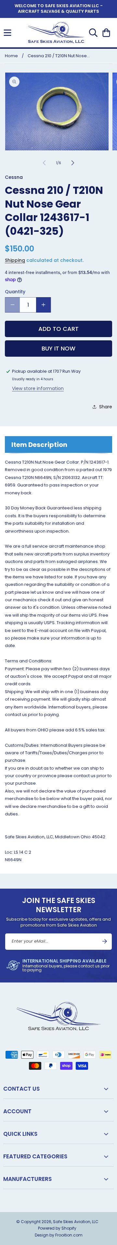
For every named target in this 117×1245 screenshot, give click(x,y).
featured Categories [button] (35, 1156)
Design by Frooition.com (59, 1235)
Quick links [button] (20, 1134)
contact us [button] (21, 1089)
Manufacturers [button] (27, 1179)
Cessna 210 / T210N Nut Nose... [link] (59, 56)
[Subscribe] (105, 941)
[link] (58, 965)
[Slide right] (73, 163)
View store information (38, 388)
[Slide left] (44, 163)
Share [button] (105, 406)
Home (11, 56)
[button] (7, 33)
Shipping (15, 260)
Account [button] (17, 1111)
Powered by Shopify (57, 1228)
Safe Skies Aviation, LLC (75, 1221)
